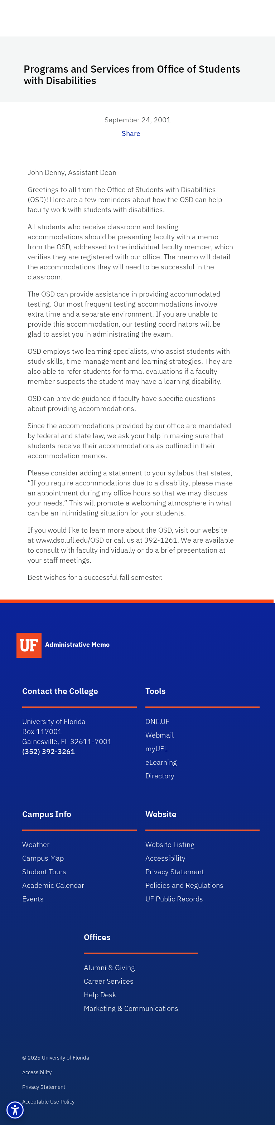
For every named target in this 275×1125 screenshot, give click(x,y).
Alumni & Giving (109, 967)
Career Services (109, 981)
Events (33, 899)
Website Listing (169, 844)
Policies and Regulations (184, 885)
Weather (35, 844)
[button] (15, 1110)
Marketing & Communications (131, 1008)
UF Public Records (174, 899)
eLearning (161, 762)
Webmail (159, 735)
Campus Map (43, 858)
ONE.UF (157, 721)
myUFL (156, 748)
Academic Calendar (53, 885)
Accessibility (165, 858)
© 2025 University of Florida (55, 1057)
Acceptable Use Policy (48, 1101)
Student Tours (44, 871)
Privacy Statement (174, 871)
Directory (159, 776)
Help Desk (100, 994)
